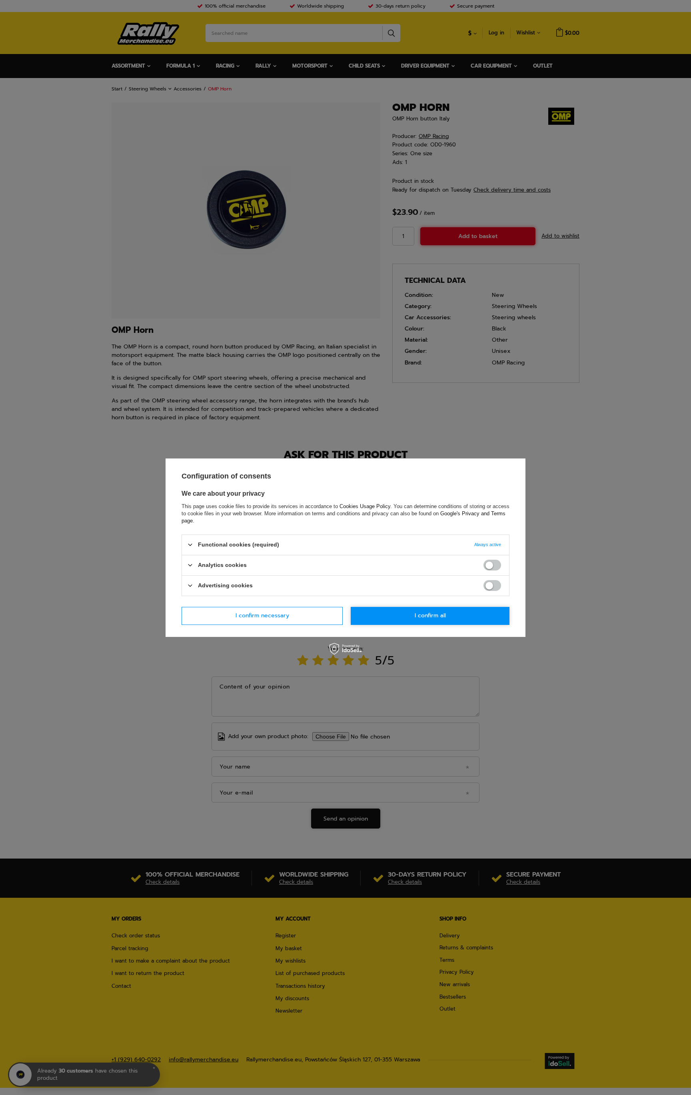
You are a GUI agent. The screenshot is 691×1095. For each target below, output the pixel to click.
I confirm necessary (262, 615)
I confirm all (430, 615)
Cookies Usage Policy (365, 506)
